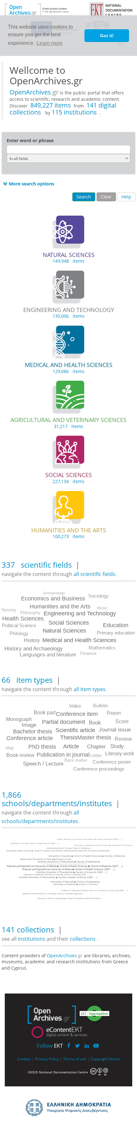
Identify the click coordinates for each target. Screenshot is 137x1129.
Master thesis (94, 737)
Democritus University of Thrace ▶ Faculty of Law (45, 859)
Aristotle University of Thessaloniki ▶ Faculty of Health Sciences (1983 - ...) (58, 877)
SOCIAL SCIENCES (68, 475)
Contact (24, 1058)
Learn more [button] (49, 43)
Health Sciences (23, 618)
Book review (20, 755)
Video (75, 706)
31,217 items (68, 426)
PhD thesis (42, 747)
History (32, 640)
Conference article (29, 738)
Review (123, 739)
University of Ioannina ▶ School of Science (75, 884)
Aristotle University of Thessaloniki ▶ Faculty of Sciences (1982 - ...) (71, 872)
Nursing (9, 609)
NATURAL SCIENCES (69, 255)
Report (114, 713)
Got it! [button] (107, 35)
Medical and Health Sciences (79, 640)
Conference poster (111, 762)
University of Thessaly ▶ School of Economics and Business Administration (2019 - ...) (66, 864)
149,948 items (68, 261)
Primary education (116, 632)
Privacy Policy (47, 1058)
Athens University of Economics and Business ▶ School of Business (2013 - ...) (90, 839)
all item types (89, 689)
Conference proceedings (98, 769)
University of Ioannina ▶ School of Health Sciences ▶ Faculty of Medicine (86, 856)
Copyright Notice (105, 1058)
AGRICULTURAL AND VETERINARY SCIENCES (68, 420)
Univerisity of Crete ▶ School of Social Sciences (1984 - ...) (34, 843)
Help (126, 197)
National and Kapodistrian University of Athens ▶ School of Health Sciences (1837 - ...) (68, 869)
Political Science (19, 625)
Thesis (68, 737)
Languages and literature (48, 654)
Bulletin (100, 705)
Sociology (98, 596)
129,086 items (68, 371)
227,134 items (68, 481)
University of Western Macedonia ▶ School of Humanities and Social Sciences (69, 898)
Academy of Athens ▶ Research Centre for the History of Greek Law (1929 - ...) (94, 890)
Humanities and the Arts (60, 606)
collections (83, 938)
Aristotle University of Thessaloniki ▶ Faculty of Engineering (69, 862)
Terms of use (74, 1058)
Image (29, 725)
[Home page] (42, 10)
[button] (28, 184)
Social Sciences (68, 623)
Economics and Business (53, 598)
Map (10, 747)
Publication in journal (63, 755)
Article (71, 746)
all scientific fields (94, 574)
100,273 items (68, 536)
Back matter (75, 760)
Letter (96, 755)
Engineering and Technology (80, 613)
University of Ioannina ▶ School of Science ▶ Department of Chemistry (103, 845)
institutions (32, 938)
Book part (44, 712)
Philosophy (30, 612)
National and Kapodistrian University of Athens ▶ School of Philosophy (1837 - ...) (57, 875)
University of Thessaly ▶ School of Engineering (75, 882)
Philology (19, 633)
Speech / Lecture (43, 764)
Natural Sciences (64, 630)
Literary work (119, 753)
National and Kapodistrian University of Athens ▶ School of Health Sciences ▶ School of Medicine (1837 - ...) (65, 866)
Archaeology (54, 593)
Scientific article (75, 730)
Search (83, 197)
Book (95, 723)
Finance (88, 653)
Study (117, 746)
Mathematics (102, 647)
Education (115, 625)
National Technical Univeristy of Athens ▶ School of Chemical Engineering (52, 894)
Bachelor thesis (32, 731)
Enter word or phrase (30, 140)
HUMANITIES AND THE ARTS (68, 530)
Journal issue (115, 730)
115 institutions (74, 112)
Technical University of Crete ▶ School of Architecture (68, 848)
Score (122, 721)
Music (102, 608)
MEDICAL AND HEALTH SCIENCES (68, 365)
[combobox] (68, 158)
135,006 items (68, 316)
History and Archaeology (33, 649)
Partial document (63, 722)
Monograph (19, 719)
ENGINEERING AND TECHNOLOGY (68, 310)
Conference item (77, 714)
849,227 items (50, 105)
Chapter (96, 747)
